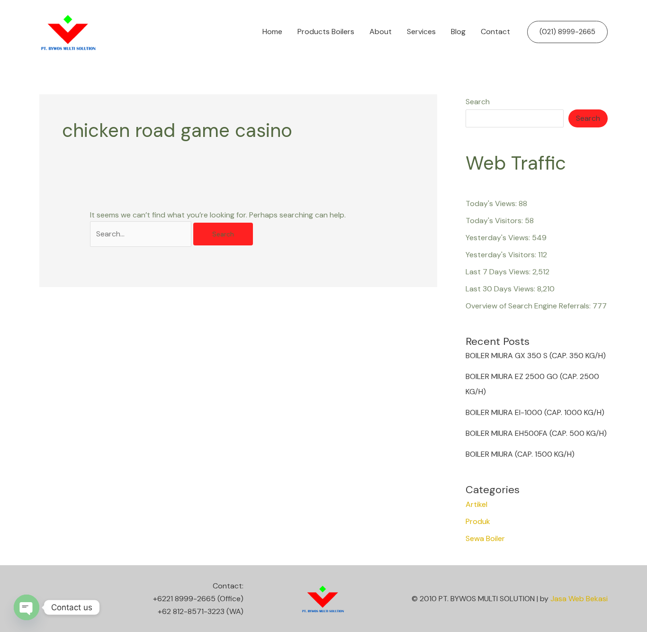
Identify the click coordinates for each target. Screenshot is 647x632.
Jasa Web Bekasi (579, 599)
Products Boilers (325, 31)
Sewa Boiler (485, 538)
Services (421, 31)
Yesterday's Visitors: (502, 255)
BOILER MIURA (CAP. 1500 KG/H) (520, 454)
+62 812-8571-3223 (191, 611)
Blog (458, 31)
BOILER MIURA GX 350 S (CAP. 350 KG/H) (536, 356)
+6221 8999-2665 (184, 599)
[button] (567, 32)
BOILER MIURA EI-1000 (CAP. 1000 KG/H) (535, 412)
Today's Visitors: (495, 221)
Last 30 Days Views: (501, 289)
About (380, 31)
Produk (478, 521)
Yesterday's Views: (499, 238)
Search (478, 102)
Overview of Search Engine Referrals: (529, 306)
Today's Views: (492, 203)
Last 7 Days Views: (499, 272)
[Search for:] (141, 234)
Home (272, 31)
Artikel (476, 504)
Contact (495, 31)
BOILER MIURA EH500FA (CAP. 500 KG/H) (536, 433)
